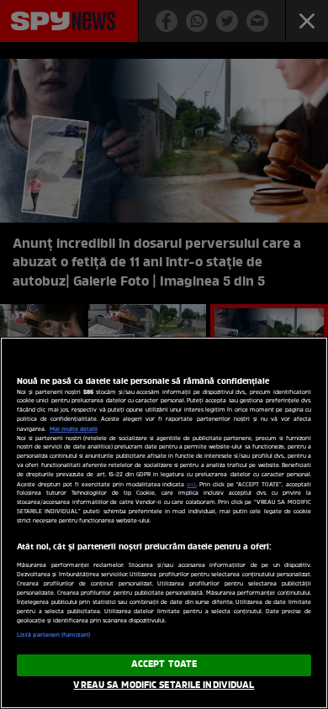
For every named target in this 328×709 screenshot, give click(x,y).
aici (191, 485)
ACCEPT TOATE (164, 664)
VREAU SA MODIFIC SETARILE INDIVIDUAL (163, 685)
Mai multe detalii (74, 429)
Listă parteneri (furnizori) (53, 635)
